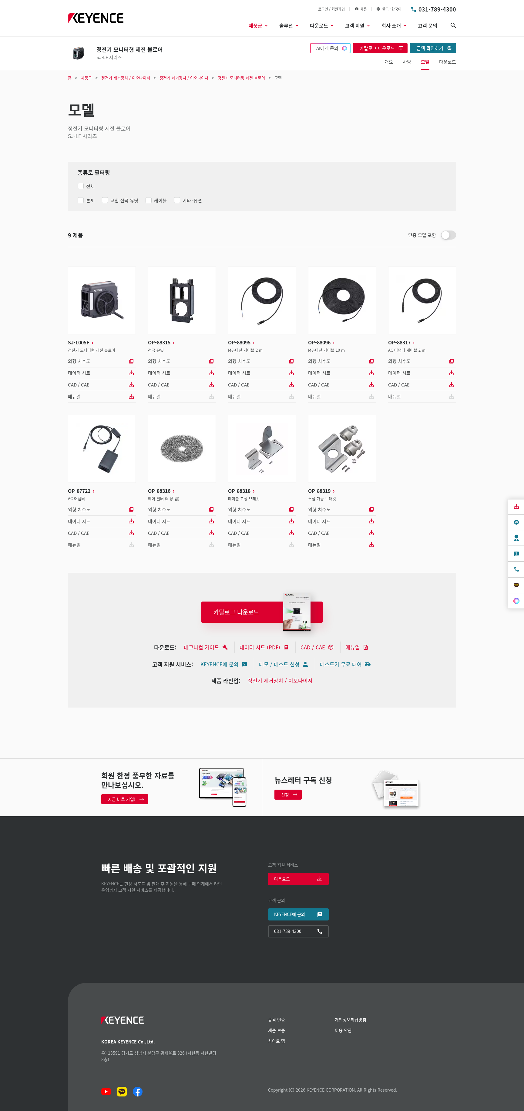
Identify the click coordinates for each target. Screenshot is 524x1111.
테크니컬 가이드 (201, 647)
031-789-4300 (437, 9)
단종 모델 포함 (422, 235)
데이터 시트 (79, 373)
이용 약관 (343, 1030)
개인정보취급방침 (350, 1019)
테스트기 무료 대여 (341, 664)
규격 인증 (276, 1019)
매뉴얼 (74, 396)
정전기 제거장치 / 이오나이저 (280, 680)
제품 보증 (276, 1030)
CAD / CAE (78, 384)
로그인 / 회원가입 (331, 9)
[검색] (453, 25)
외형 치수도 (79, 361)
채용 (363, 9)
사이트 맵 (276, 1041)
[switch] (448, 235)
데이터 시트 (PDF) (260, 647)
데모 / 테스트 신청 (279, 664)
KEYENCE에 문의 (219, 664)
